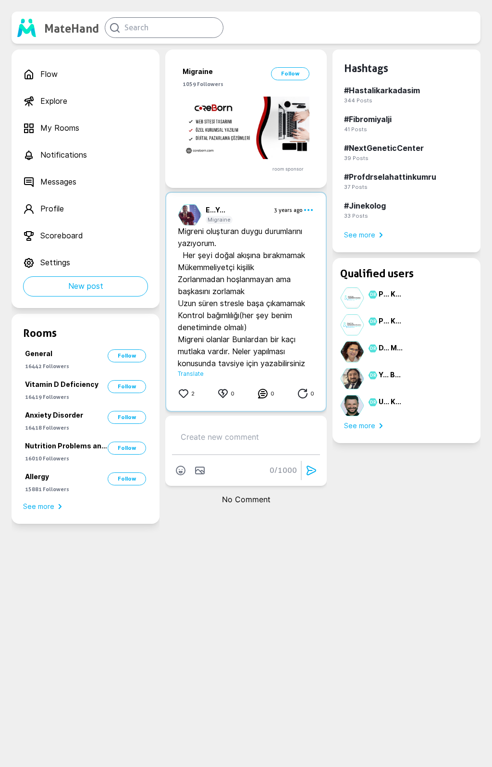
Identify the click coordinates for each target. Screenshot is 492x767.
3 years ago (288, 210)
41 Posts (355, 129)
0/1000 (283, 470)
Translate (191, 373)
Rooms (40, 333)
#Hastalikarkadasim (382, 90)
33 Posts (356, 215)
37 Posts (356, 187)
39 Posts (356, 158)
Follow (127, 355)
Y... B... (390, 375)
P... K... (390, 294)
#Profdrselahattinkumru (390, 177)
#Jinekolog (365, 205)
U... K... (390, 402)
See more (38, 506)
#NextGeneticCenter (384, 148)
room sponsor (288, 169)
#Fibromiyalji (368, 119)
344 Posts (358, 100)
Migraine (219, 219)
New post (85, 286)
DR (371, 294)
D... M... (391, 348)
